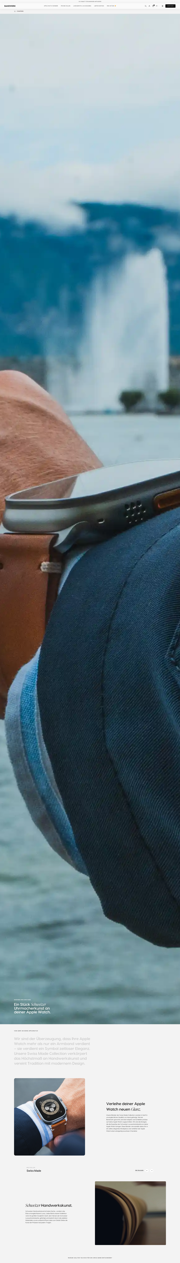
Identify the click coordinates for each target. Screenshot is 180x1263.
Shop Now (170, 5)
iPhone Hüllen (65, 5)
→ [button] (151, 1170)
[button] (51, 6)
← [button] (146, 1170)
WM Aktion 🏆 (111, 5)
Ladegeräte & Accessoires (82, 5)
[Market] (162, 6)
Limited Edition (99, 5)
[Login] (149, 6)
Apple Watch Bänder (51, 5)
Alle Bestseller (139, 1170)
